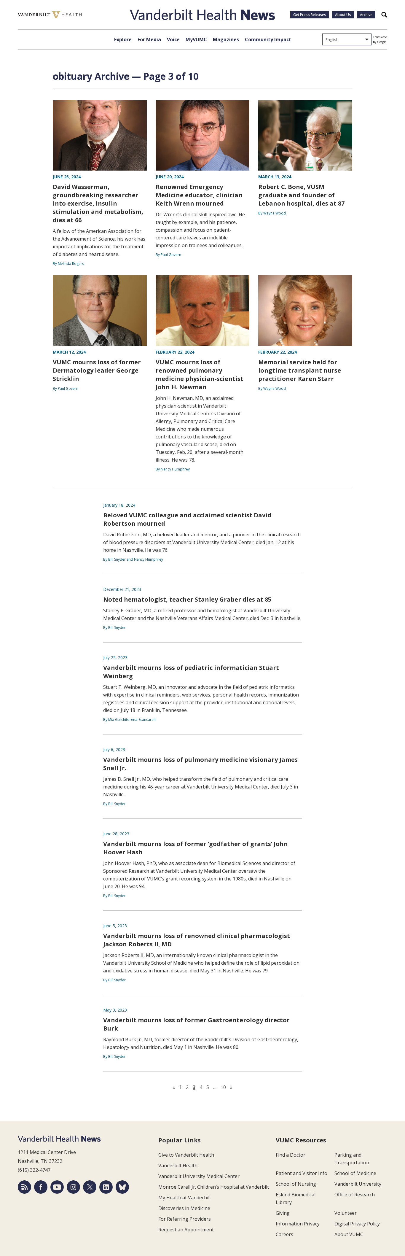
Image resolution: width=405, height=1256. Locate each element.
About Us (343, 14)
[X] (89, 1187)
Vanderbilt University (357, 1184)
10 (223, 1087)
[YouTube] (57, 1187)
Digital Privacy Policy (357, 1223)
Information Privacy (298, 1223)
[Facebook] (40, 1187)
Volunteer (345, 1213)
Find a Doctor (290, 1155)
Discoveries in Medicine (184, 1208)
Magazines (226, 39)
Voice (173, 39)
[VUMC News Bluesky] (122, 1187)
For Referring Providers (184, 1219)
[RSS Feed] (24, 1187)
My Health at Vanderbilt (184, 1197)
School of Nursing (296, 1184)
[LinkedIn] (106, 1187)
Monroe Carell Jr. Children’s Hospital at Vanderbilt (213, 1187)
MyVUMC (196, 39)
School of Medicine (355, 1173)
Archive (366, 14)
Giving (283, 1213)
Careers (284, 1234)
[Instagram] (73, 1187)
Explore (123, 39)
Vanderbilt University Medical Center (199, 1176)
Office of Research (354, 1194)
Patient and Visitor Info (301, 1173)
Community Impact (268, 39)
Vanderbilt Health (177, 1165)
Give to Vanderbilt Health (186, 1155)
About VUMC (348, 1234)
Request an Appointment (186, 1229)
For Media (149, 39)
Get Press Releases (309, 14)
